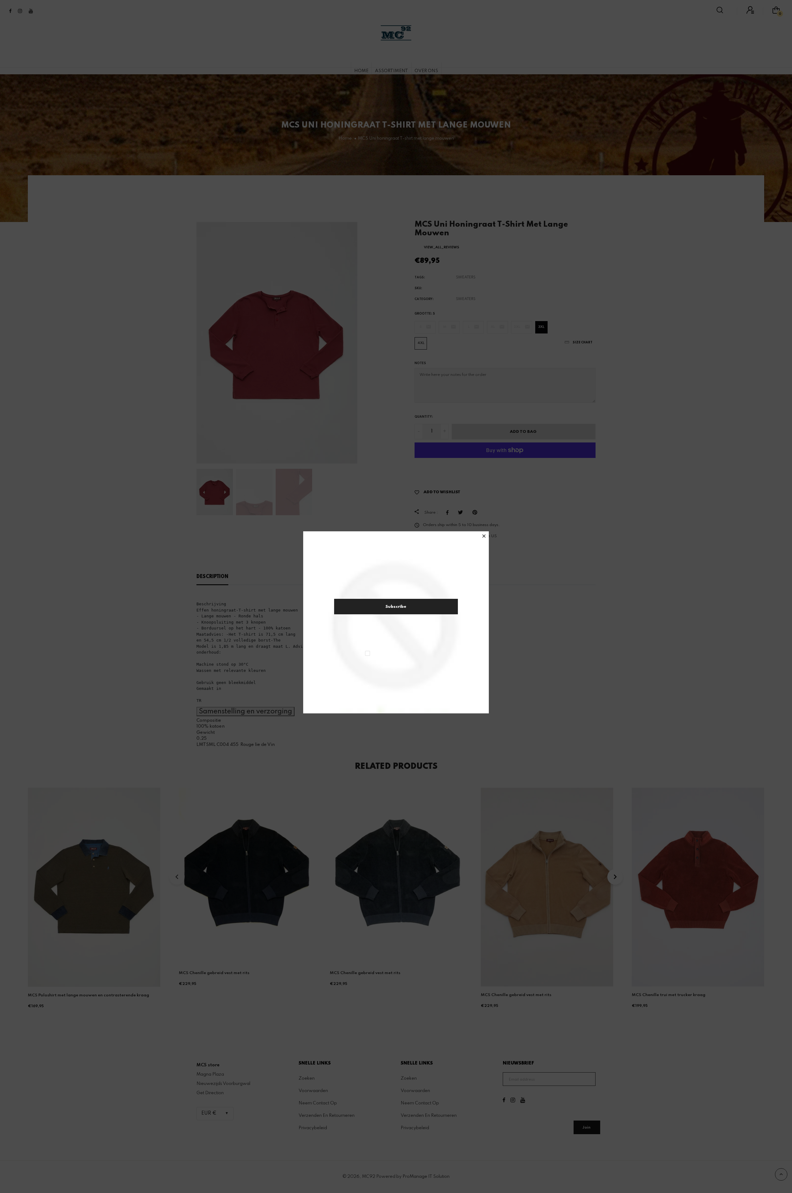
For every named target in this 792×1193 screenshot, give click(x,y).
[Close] (484, 536)
